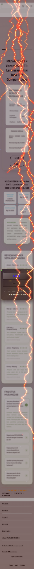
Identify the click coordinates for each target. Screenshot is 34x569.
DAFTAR (16, 283)
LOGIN (16, 276)
